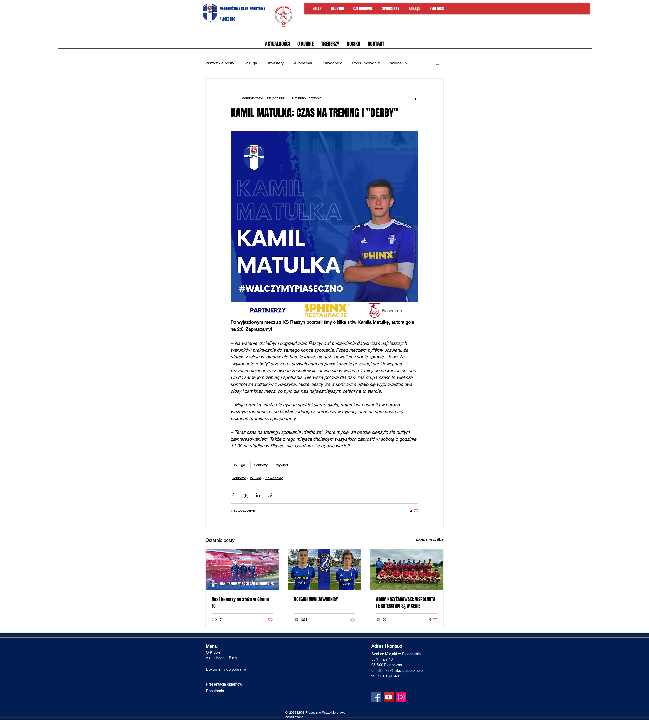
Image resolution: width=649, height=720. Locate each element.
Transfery (275, 63)
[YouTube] (389, 697)
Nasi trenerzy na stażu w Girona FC (240, 602)
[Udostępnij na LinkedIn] (258, 495)
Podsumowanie (366, 63)
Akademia (303, 63)
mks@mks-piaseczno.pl (402, 670)
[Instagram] (401, 697)
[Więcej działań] (415, 98)
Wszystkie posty (219, 63)
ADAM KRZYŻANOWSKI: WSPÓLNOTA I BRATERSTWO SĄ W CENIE (405, 602)
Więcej (396, 63)
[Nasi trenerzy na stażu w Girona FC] (242, 569)
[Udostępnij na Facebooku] (233, 495)
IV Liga (250, 63)
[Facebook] (376, 697)
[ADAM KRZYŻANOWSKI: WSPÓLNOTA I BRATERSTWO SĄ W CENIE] (406, 569)
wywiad (282, 465)
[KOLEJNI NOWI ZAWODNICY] (324, 569)
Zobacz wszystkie (430, 539)
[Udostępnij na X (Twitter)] (245, 495)
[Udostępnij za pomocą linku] (270, 495)
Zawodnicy (332, 63)
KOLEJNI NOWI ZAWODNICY (316, 599)
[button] (437, 63)
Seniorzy (261, 465)
